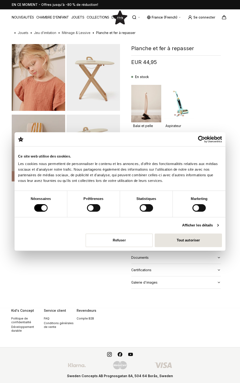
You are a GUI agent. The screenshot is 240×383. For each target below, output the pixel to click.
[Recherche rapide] (136, 17)
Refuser (119, 240)
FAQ (46, 318)
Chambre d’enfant (52, 17)
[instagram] (109, 354)
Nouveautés (23, 17)
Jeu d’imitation (45, 33)
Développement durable (22, 328)
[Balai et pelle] (146, 103)
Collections (98, 17)
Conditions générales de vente (59, 325)
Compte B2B (85, 318)
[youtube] (130, 354)
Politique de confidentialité (21, 320)
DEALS (117, 17)
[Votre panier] (224, 17)
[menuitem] (23, 17)
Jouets (77, 17)
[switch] (93, 208)
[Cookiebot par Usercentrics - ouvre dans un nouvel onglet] (201, 139)
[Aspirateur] (179, 103)
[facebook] (120, 354)
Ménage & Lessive (76, 33)
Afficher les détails (197, 225)
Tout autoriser (188, 240)
